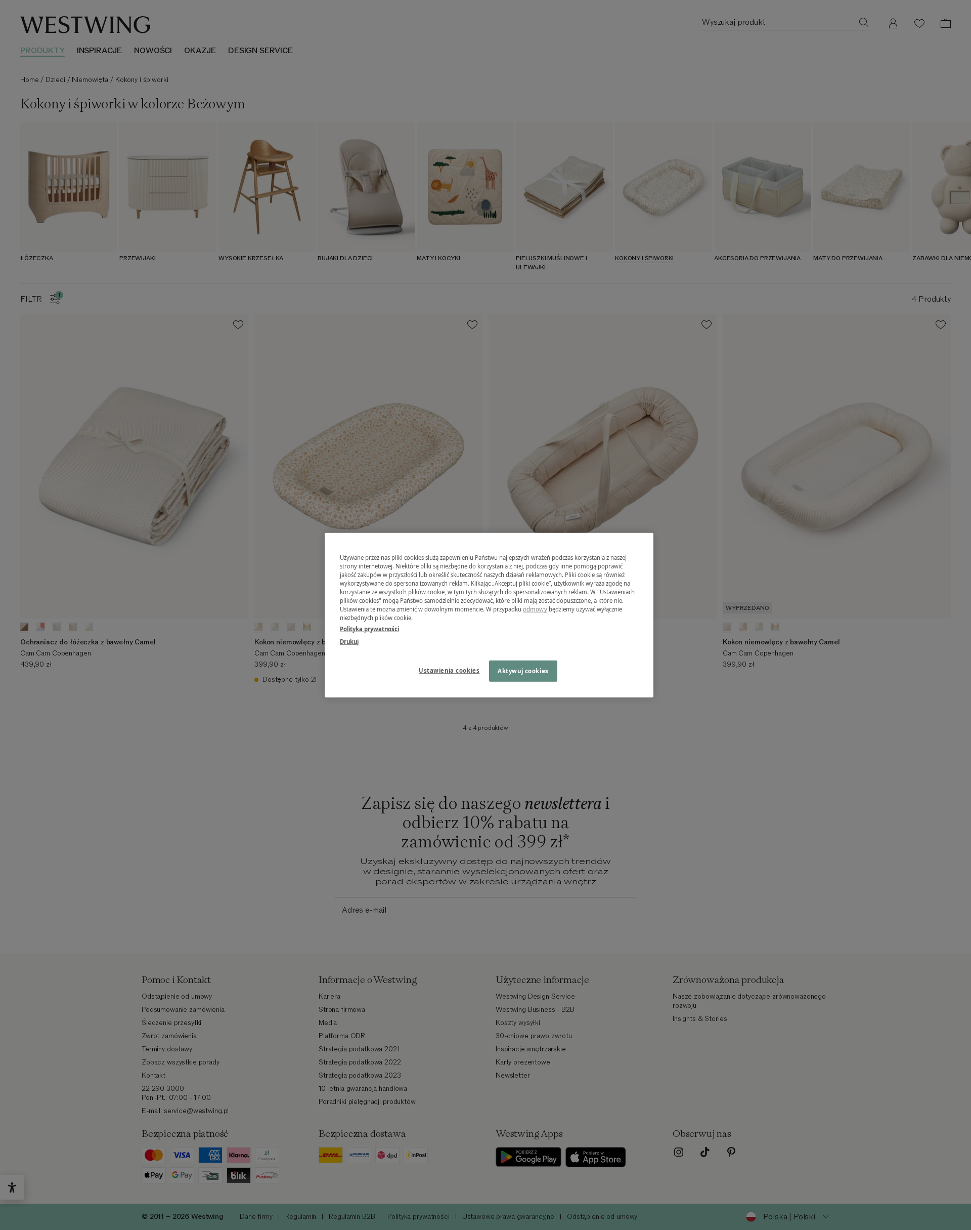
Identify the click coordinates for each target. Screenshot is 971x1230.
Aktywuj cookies (523, 670)
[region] (489, 615)
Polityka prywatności (369, 628)
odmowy (535, 609)
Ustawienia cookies (449, 670)
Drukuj (349, 641)
